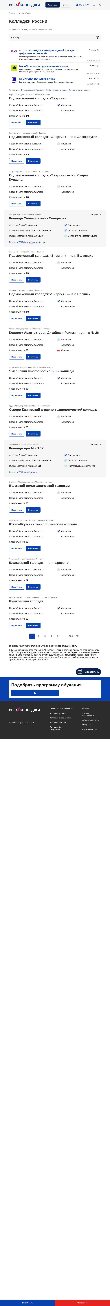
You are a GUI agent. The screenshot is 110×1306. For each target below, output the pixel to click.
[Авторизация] (100, 4)
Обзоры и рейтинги (90, 720)
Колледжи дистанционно (61, 718)
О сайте (85, 709)
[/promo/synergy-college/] (55, 228)
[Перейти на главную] (24, 4)
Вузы (65, 5)
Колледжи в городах (58, 713)
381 (78, 636)
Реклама (92, 50)
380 (71, 636)
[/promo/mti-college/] (55, 458)
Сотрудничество (89, 729)
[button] (94, 4)
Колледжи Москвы (58, 722)
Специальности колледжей (62, 709)
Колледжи (52, 5)
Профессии (87, 725)
